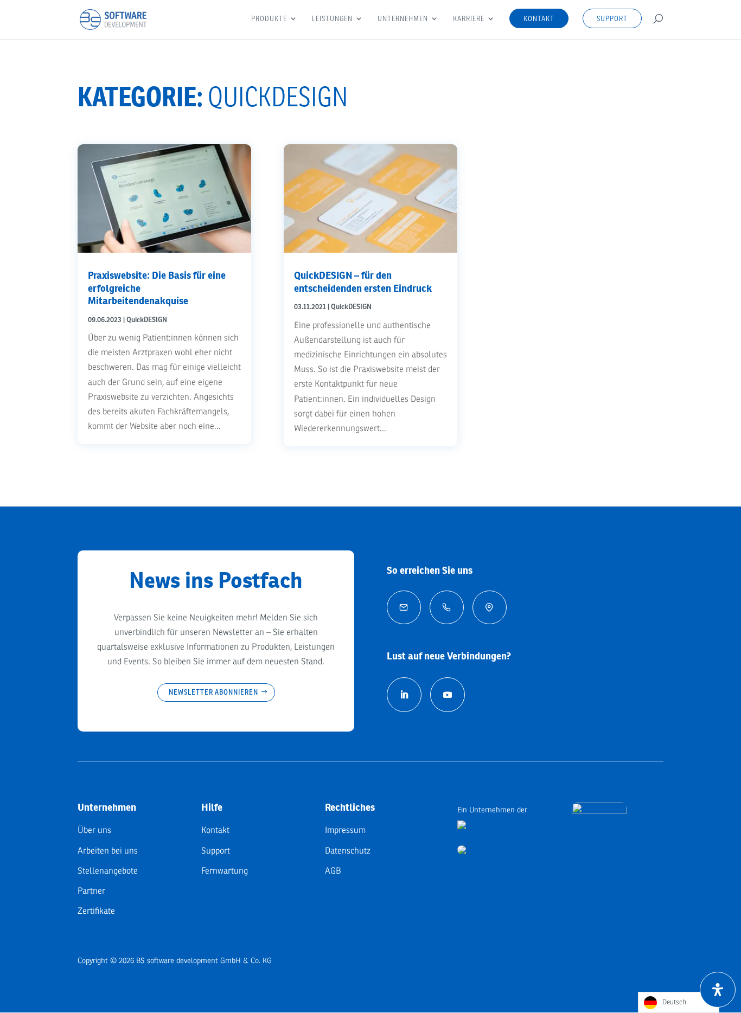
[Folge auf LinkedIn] (404, 694)
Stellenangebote (108, 871)
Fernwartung (224, 871)
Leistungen (332, 19)
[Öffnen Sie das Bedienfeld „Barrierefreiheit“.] (718, 990)
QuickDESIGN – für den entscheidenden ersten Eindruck (363, 281)
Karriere (468, 19)
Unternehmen (403, 19)
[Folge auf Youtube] (447, 694)
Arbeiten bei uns (108, 851)
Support (612, 18)
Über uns (94, 830)
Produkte (269, 19)
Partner (91, 891)
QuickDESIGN (146, 320)
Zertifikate (96, 911)
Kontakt (538, 18)
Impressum (345, 830)
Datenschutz (347, 851)
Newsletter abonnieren (213, 692)
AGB (333, 871)
